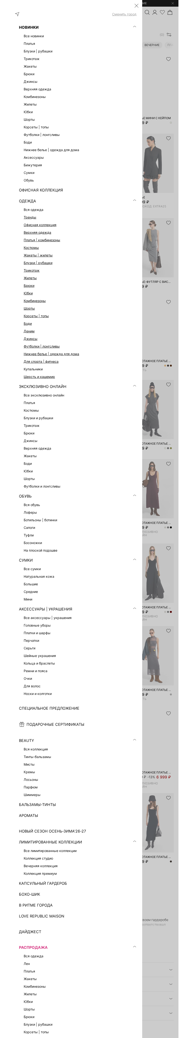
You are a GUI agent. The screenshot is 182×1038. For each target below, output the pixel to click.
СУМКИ (26, 560)
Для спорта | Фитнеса (41, 361)
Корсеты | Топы (36, 316)
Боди (28, 323)
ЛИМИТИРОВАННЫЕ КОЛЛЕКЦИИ (50, 842)
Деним (29, 331)
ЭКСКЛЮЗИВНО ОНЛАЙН (42, 386)
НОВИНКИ (29, 27)
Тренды (30, 217)
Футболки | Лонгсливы (42, 346)
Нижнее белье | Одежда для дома (51, 354)
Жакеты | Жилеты (38, 255)
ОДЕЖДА (27, 201)
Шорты (29, 308)
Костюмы (31, 248)
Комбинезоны (35, 301)
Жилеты (30, 278)
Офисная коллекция (40, 225)
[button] (136, 5)
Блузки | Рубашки (38, 263)
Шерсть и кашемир (39, 377)
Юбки (28, 293)
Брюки (29, 286)
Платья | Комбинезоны (42, 240)
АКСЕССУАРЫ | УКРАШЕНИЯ (45, 609)
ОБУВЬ (25, 496)
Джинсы (30, 339)
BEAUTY (26, 740)
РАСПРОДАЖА (33, 947)
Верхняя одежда (37, 232)
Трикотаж (32, 270)
